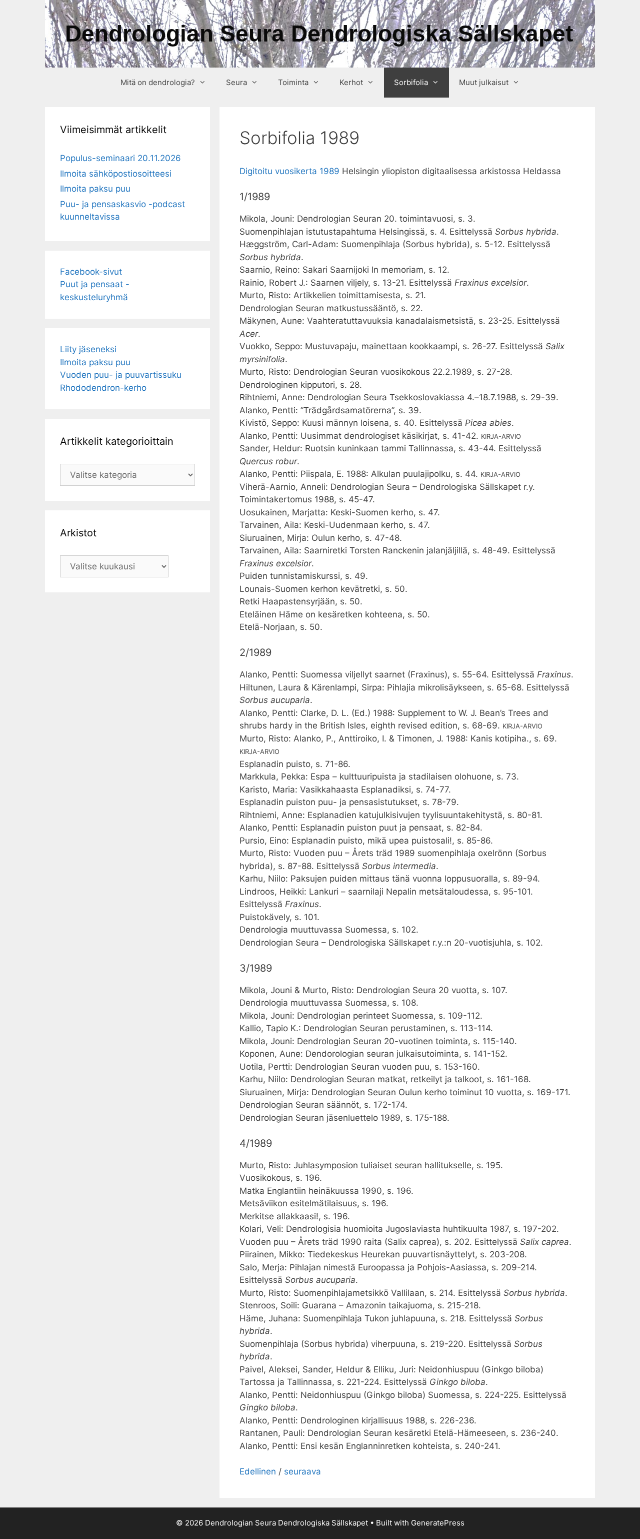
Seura (236, 82)
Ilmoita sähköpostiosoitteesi (116, 174)
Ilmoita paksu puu (95, 189)
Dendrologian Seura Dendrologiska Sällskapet (319, 34)
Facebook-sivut (91, 272)
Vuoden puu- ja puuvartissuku (121, 375)
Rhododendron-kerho (103, 388)
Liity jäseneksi (88, 349)
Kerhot (351, 82)
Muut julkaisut (483, 82)
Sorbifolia (411, 82)
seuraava (302, 1471)
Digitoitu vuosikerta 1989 (290, 171)
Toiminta (293, 82)
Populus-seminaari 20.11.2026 (120, 158)
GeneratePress (437, 1522)
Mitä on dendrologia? (157, 82)
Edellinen (258, 1471)
